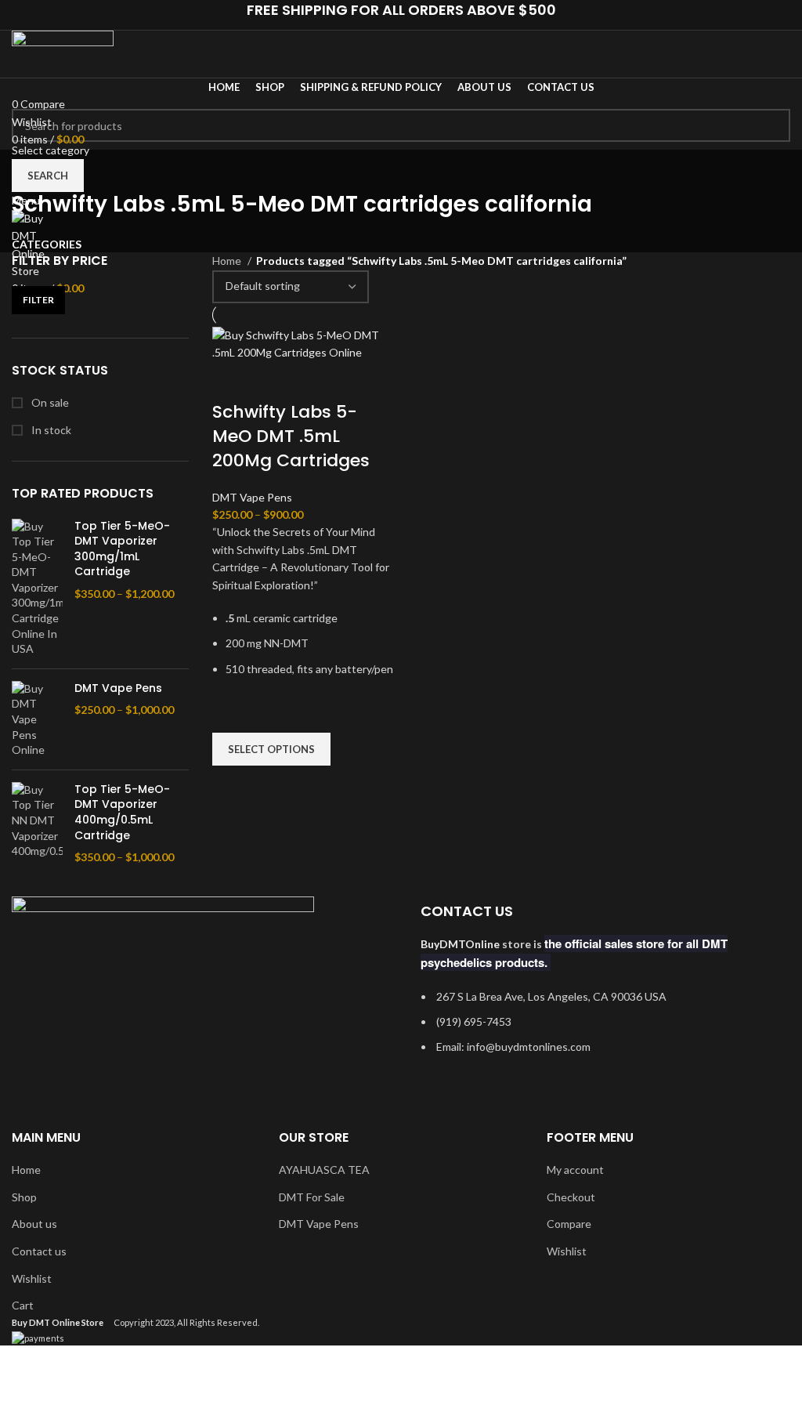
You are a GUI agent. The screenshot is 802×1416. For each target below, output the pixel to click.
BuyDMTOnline (460, 944)
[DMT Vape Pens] (37, 719)
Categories (46, 244)
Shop (24, 1197)
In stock (50, 429)
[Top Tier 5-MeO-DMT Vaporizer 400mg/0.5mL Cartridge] (37, 823)
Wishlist (32, 1278)
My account (575, 1169)
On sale (49, 402)
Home (228, 260)
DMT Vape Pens (118, 688)
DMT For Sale (312, 1197)
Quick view (231, 785)
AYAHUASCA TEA (324, 1169)
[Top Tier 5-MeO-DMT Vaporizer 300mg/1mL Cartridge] (37, 588)
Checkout (571, 1197)
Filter (38, 300)
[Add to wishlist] (231, 713)
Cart (23, 1305)
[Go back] (31, 169)
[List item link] (601, 1030)
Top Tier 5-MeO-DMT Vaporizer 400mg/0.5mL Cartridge (122, 812)
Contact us (39, 1251)
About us (34, 1223)
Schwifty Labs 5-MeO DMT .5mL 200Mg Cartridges (291, 436)
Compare (569, 1223)
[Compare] (231, 380)
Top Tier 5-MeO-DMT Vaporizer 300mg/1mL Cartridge (122, 549)
